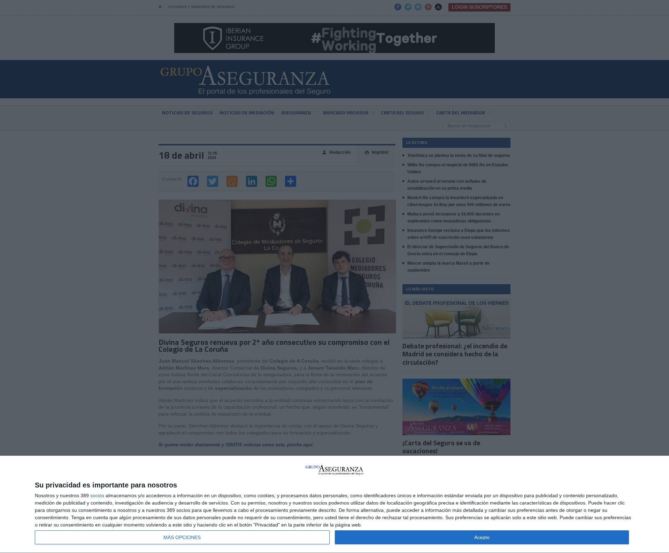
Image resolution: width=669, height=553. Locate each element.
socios (97, 495)
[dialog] (334, 504)
